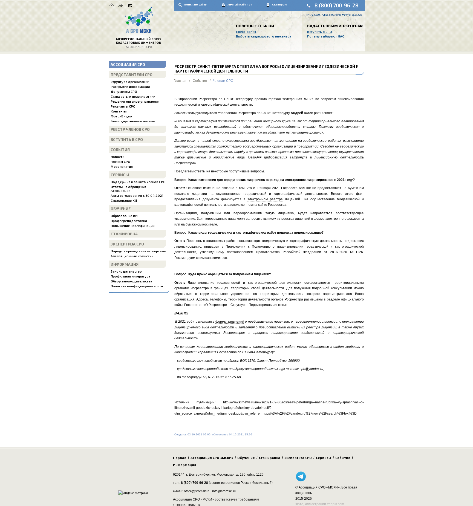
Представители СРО (131, 74)
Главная (180, 81)
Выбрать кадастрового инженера (263, 36)
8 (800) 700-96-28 (337, 5)
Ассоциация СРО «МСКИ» (212, 457)
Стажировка (124, 234)
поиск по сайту (195, 4)
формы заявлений (229, 321)
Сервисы (120, 174)
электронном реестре (265, 199)
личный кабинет (239, 4)
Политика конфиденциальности (137, 286)
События (120, 149)
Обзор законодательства (131, 281)
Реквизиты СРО (123, 106)
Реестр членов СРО (130, 129)
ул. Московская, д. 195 (228, 474)
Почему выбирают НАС (325, 36)
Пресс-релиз (246, 31)
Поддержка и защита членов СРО (138, 182)
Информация (125, 264)
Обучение (121, 208)
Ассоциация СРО (128, 64)
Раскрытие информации (130, 86)
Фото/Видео (121, 116)
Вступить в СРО (319, 31)
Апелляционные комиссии (132, 256)
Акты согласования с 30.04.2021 (137, 195)
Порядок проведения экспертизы (138, 251)
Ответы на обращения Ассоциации (128, 188)
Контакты (118, 111)
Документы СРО (124, 91)
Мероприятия (122, 166)
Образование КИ (124, 216)
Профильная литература (130, 276)
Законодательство (126, 271)
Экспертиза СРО (127, 244)
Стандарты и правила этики (133, 96)
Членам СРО (120, 161)
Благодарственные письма (133, 121)
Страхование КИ (124, 200)
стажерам (279, 4)
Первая (179, 457)
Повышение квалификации (132, 225)
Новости (117, 156)
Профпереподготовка (129, 220)
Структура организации (130, 81)
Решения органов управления (135, 101)
